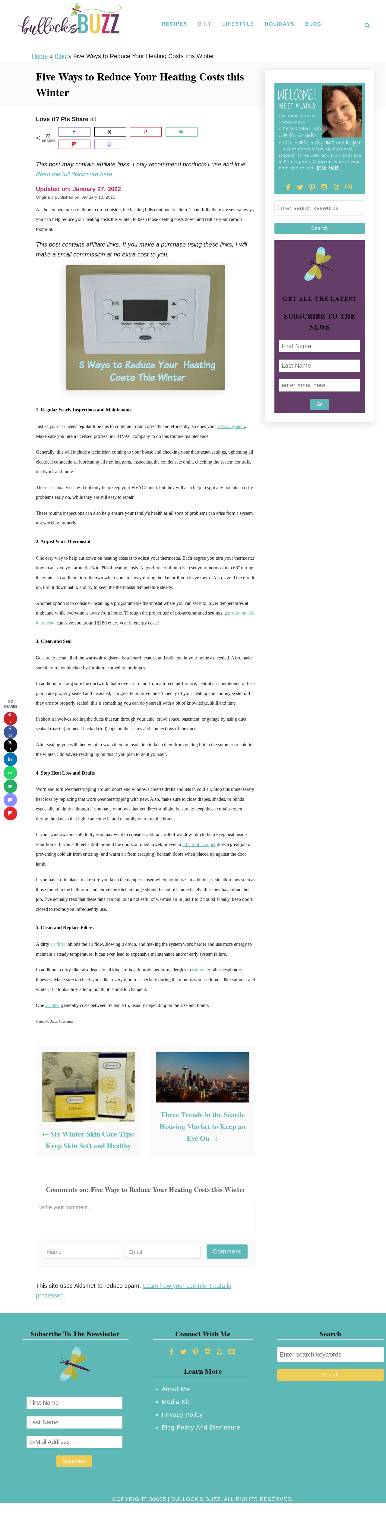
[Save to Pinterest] (146, 132)
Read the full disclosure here (74, 174)
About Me (176, 1389)
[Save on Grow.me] (206, 132)
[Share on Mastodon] (110, 144)
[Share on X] (110, 132)
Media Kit (175, 1401)
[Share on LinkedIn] (10, 759)
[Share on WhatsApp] (10, 772)
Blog (60, 56)
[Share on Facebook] (75, 132)
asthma (198, 969)
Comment (227, 1251)
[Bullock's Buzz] (69, 25)
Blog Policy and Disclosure (201, 1427)
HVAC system (231, 426)
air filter (57, 944)
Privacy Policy (182, 1414)
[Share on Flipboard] (75, 144)
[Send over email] (182, 132)
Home (40, 56)
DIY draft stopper (199, 844)
